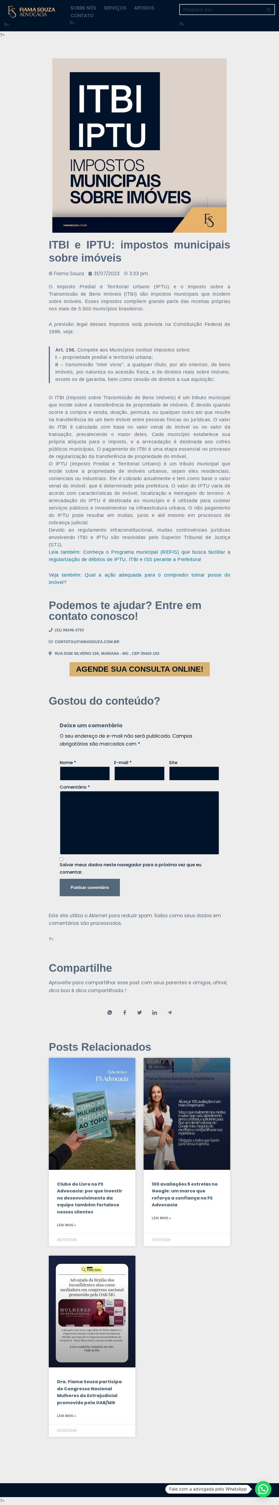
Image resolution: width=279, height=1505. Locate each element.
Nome (68, 762)
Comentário (75, 787)
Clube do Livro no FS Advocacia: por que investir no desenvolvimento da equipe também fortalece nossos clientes (89, 1198)
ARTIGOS (144, 8)
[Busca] (269, 9)
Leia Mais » (66, 1225)
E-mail (123, 762)
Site (173, 762)
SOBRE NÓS (83, 8)
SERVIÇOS (115, 8)
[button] (263, 1489)
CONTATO (82, 15)
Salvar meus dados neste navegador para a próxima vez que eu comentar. (130, 868)
